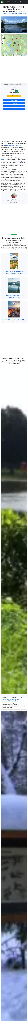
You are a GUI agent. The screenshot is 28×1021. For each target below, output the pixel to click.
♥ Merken (14, 103)
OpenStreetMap (21, 55)
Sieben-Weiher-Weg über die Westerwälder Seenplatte (11, 700)
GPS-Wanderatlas (12, 2)
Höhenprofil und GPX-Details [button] (14, 95)
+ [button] (2, 35)
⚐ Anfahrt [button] (14, 106)
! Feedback (14, 109)
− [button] (2, 37)
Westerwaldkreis (22, 13)
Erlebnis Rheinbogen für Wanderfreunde (14, 296)
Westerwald (14, 13)
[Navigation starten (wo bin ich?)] (3, 43)
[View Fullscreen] (3, 40)
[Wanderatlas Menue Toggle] (25, 2)
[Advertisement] (14, 69)
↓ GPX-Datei (14, 100)
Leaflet (13, 55)
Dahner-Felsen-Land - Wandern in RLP (14, 320)
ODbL (26, 55)
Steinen (2, 159)
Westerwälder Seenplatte (13, 145)
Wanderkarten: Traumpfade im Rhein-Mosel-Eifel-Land (14, 272)
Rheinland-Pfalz (6, 13)
